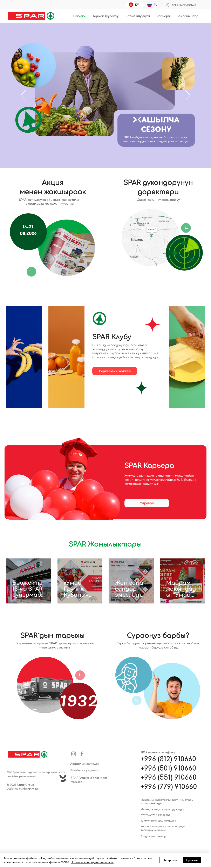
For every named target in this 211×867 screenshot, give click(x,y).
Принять (192, 860)
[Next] (187, 95)
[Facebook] (82, 754)
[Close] (206, 860)
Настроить (170, 860)
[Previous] (23, 95)
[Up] (31, 271)
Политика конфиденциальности (92, 862)
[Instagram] (73, 754)
